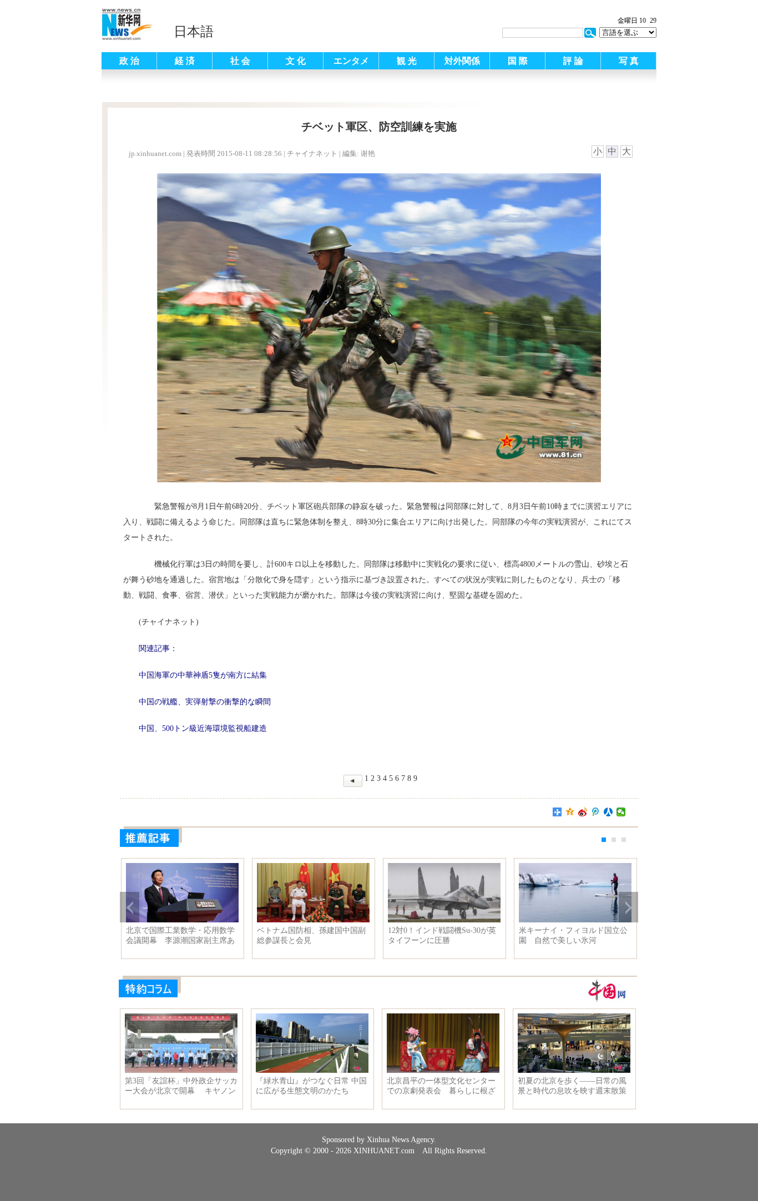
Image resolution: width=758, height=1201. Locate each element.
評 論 (573, 60)
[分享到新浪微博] (583, 812)
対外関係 (462, 60)
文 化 (296, 60)
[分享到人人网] (608, 812)
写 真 (629, 60)
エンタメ (351, 60)
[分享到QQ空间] (570, 812)
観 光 (407, 60)
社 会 (240, 60)
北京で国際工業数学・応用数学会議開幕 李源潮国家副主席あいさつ (180, 935)
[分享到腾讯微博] (595, 812)
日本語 (194, 31)
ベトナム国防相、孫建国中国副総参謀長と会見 (311, 935)
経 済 (185, 60)
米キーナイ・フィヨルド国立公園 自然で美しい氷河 (573, 935)
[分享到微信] (621, 812)
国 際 (518, 60)
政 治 (129, 60)
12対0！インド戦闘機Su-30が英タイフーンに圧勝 (442, 935)
